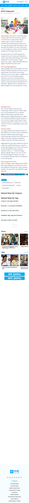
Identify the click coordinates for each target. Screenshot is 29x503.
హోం (2, 5)
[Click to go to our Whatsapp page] (10, 477)
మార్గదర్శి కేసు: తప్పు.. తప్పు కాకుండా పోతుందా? (14, 215)
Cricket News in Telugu (14, 490)
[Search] (21, 1)
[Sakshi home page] (14, 471)
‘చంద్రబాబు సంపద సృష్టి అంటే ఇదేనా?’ (14, 201)
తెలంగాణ (15, 5)
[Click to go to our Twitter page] (12, 477)
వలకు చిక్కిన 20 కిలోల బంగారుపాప (13, 220)
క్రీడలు (23, 5)
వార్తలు (6, 5)
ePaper (19, 2)
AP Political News (14, 484)
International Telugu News (14, 497)
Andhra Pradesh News (14, 488)
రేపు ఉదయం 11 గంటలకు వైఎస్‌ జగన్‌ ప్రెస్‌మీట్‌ (14, 206)
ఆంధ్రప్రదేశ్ (10, 5)
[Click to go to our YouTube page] (17, 477)
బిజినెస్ (26, 5)
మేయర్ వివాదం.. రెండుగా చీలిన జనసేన (14, 210)
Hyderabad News (14, 494)
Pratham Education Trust (7, 182)
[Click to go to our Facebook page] (8, 477)
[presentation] (2, 239)
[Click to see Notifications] (27, 2)
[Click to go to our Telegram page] (19, 477)
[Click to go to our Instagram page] (14, 477)
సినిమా (19, 5)
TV (25, 1)
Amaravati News (15, 486)
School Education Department (8, 185)
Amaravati (19, 185)
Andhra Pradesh (5, 188)
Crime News (14, 492)
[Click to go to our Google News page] (21, 477)
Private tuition (17, 182)
